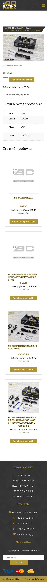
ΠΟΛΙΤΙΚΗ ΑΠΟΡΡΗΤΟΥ (23, 486)
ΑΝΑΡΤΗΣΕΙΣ (25, 27)
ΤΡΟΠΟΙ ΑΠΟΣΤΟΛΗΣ (23, 496)
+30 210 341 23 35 (25, 523)
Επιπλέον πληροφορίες (17, 94)
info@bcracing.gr (25, 534)
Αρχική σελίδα (11, 27)
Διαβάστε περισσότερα (23, 221)
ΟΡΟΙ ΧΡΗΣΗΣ (23, 475)
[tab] (17, 94)
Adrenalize (40, 579)
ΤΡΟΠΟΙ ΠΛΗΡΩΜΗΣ (23, 491)
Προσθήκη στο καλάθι (22, 80)
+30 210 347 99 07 (25, 529)
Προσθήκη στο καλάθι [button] (23, 298)
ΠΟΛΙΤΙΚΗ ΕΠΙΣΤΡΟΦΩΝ (23, 480)
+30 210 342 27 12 (25, 518)
